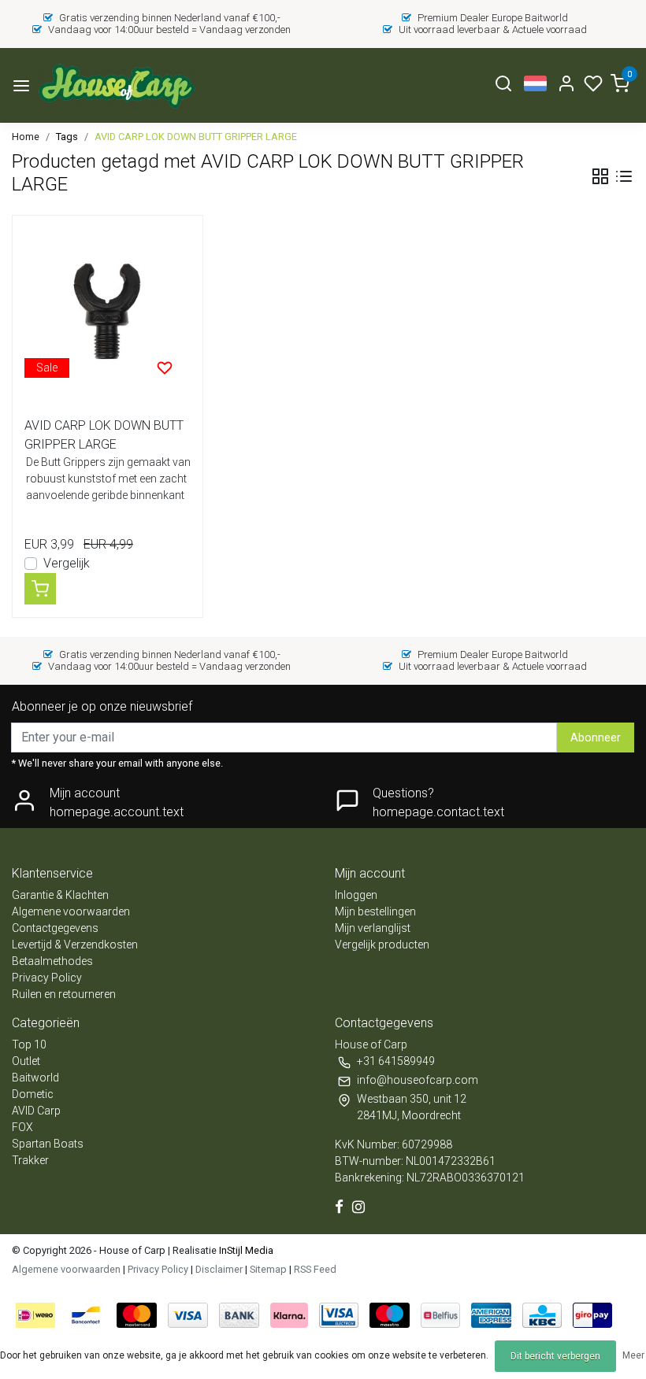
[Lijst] (624, 176)
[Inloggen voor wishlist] (164, 367)
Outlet (26, 1061)
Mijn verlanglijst (372, 928)
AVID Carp (36, 1110)
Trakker (30, 1160)
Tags (67, 136)
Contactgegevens (55, 928)
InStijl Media (245, 1250)
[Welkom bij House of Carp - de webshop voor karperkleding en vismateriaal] (116, 85)
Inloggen (356, 895)
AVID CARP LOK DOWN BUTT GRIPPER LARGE (196, 136)
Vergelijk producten (382, 944)
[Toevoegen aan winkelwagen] (40, 588)
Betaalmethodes (52, 961)
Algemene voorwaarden (71, 911)
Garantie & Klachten (60, 895)
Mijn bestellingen (375, 911)
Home (25, 136)
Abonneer (595, 738)
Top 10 (29, 1044)
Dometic (33, 1094)
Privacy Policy (47, 977)
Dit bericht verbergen (555, 1356)
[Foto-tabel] (600, 176)
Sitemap (268, 1269)
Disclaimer (219, 1269)
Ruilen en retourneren (64, 994)
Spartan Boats (48, 1143)
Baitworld (35, 1077)
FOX (22, 1127)
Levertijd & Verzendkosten (75, 944)
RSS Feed (315, 1269)
